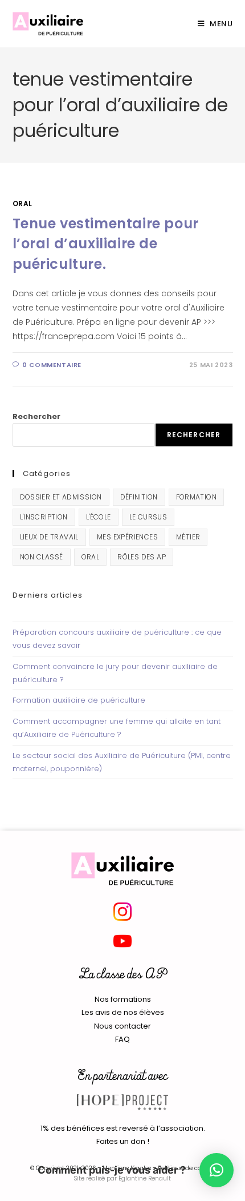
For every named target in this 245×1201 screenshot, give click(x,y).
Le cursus (148, 517)
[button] (216, 1170)
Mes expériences (127, 537)
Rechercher (36, 416)
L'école (98, 517)
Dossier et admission (61, 497)
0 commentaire (51, 364)
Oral (22, 203)
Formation (196, 497)
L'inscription (44, 517)
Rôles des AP (141, 557)
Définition (139, 497)
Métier (188, 537)
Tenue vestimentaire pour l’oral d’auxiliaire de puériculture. (106, 243)
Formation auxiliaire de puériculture (79, 700)
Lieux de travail (49, 537)
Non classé (41, 557)
